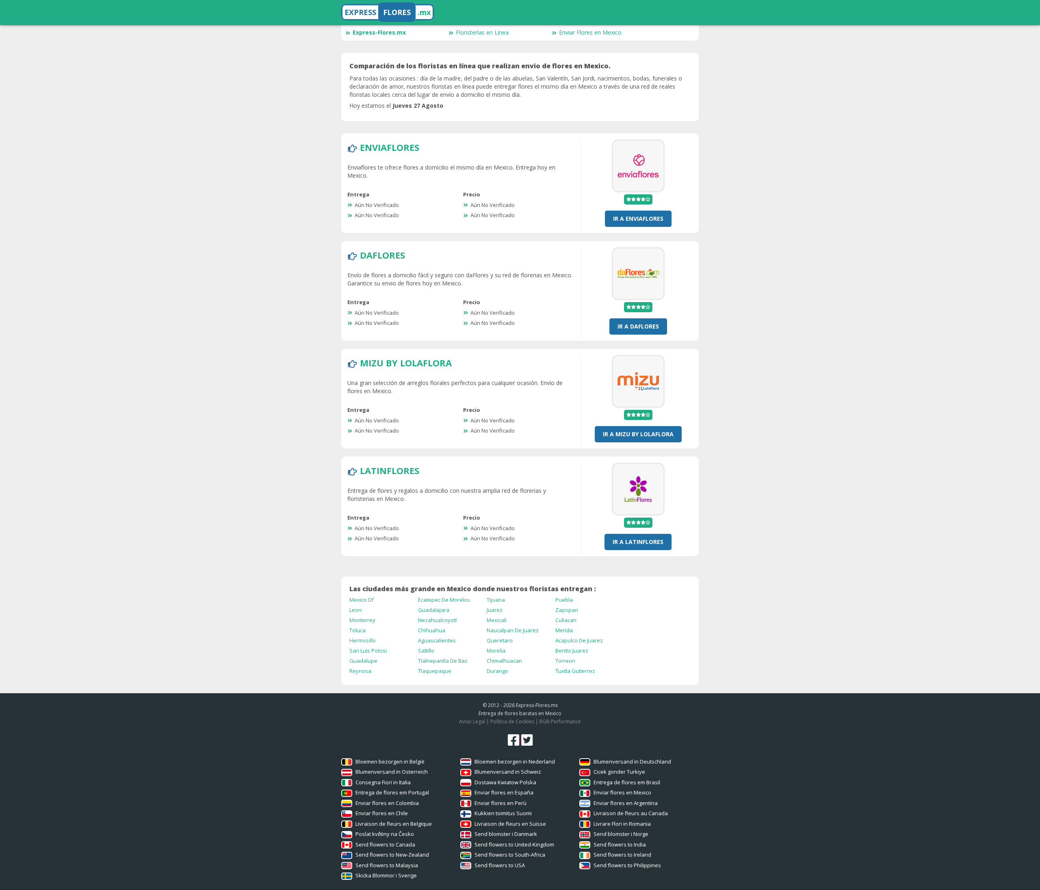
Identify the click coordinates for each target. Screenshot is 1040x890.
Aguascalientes (437, 640)
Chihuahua (431, 630)
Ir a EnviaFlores (638, 218)
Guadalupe (363, 660)
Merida (564, 630)
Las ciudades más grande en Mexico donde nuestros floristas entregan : (472, 588)
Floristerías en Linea (482, 32)
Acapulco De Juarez (579, 640)
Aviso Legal (472, 721)
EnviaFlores (389, 147)
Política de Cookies (512, 721)
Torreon (565, 660)
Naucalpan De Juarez (513, 630)
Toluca (357, 630)
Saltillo (426, 650)
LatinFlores (389, 470)
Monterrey (362, 620)
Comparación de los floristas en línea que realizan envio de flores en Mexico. (480, 65)
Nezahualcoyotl (437, 620)
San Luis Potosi (368, 650)
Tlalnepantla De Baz (443, 660)
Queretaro (500, 640)
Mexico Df (361, 599)
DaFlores (382, 255)
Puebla (564, 599)
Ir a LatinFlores (638, 542)
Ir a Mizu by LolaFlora (638, 434)
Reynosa (360, 671)
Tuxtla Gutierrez (575, 671)
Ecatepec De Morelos (444, 599)
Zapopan (566, 610)
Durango (497, 671)
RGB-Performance (560, 721)
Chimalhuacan (504, 660)
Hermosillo (362, 640)
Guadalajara (433, 610)
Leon (355, 610)
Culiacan (565, 620)
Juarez (495, 610)
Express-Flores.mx (379, 32)
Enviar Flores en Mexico (590, 32)
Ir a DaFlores (638, 326)
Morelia (496, 650)
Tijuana (496, 599)
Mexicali (497, 620)
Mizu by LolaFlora (406, 363)
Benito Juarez (571, 650)
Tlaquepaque (434, 671)
